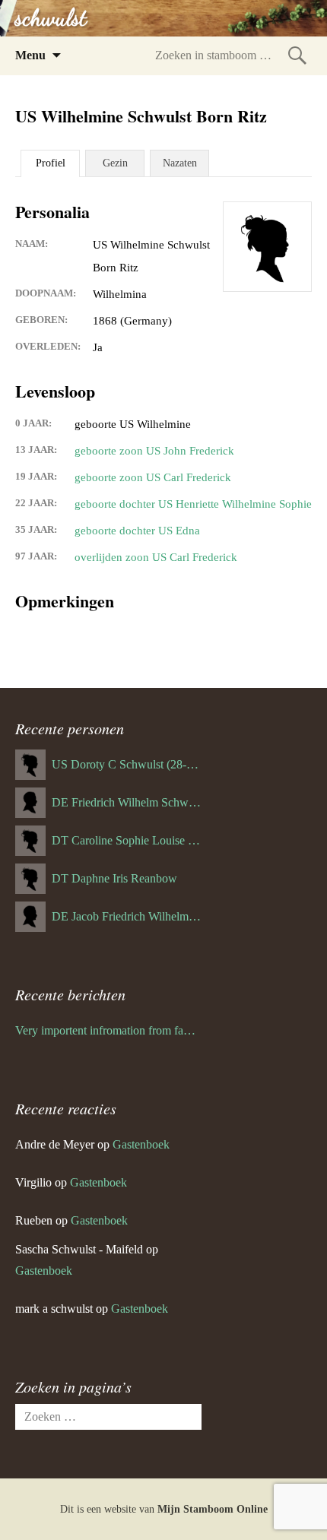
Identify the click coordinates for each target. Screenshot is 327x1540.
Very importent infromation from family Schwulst (108, 1030)
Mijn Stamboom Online (212, 1509)
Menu (30, 55)
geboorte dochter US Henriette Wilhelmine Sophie (193, 504)
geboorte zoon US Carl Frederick (153, 477)
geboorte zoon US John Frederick (154, 451)
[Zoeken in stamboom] (297, 55)
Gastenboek (141, 1144)
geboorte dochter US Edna (137, 530)
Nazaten (180, 163)
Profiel (50, 163)
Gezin (115, 163)
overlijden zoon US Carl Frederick (156, 557)
